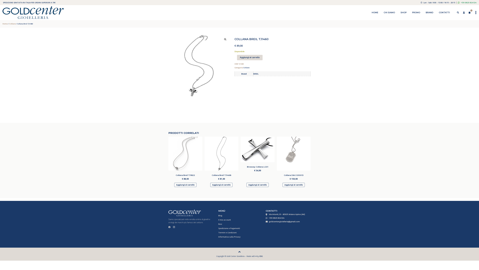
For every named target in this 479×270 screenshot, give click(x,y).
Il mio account (224, 219)
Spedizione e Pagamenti (229, 228)
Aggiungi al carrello (250, 57)
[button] (225, 39)
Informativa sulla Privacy (229, 237)
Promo (416, 12)
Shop (404, 12)
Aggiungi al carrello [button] (185, 185)
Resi (220, 224)
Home (375, 12)
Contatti (444, 12)
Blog (220, 215)
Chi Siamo (389, 12)
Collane (12, 24)
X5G (261, 256)
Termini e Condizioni (227, 232)
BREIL (256, 74)
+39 (469, 3)
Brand (429, 12)
